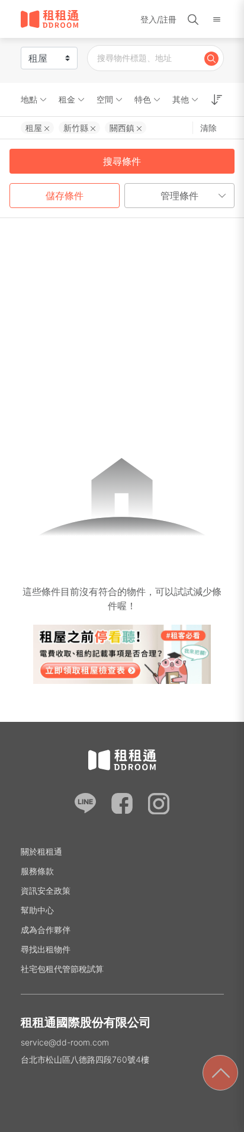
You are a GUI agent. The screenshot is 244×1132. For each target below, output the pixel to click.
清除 (208, 128)
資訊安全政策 (45, 890)
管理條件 (179, 196)
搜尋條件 (122, 161)
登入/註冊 (158, 19)
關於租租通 (41, 851)
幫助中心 (37, 910)
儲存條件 (65, 196)
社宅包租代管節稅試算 (62, 969)
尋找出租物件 (45, 949)
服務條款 (37, 871)
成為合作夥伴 (45, 930)
